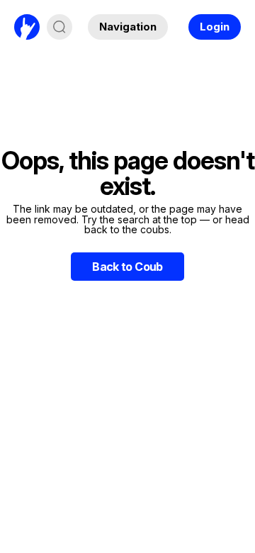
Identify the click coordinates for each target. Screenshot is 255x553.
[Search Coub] (59, 27)
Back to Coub (127, 266)
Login (215, 26)
